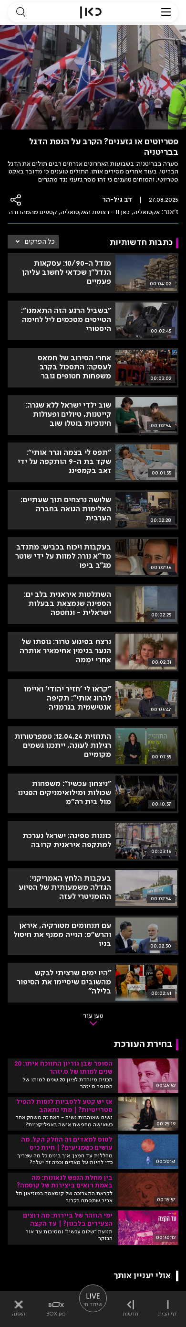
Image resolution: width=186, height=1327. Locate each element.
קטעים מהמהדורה (33, 212)
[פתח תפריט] (166, 12)
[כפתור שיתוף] (16, 200)
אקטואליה (147, 212)
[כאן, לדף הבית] (90, 12)
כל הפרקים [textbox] (40, 241)
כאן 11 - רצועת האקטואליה (95, 212)
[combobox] (33, 241)
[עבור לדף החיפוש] (20, 12)
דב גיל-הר (117, 199)
